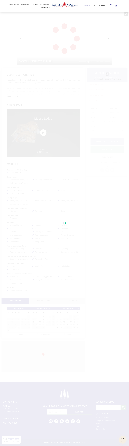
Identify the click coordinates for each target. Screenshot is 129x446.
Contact (87, 6)
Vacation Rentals (14, 4)
